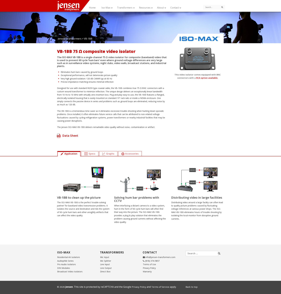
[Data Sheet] (58, 138)
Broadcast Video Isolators (70, 271)
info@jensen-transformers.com (160, 257)
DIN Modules (63, 268)
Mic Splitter (105, 260)
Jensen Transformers (69, 38)
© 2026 (65, 286)
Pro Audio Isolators (66, 264)
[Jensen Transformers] (76, 6)
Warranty (147, 271)
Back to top (192, 286)
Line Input (105, 264)
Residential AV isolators (68, 257)
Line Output (106, 268)
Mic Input (104, 257)
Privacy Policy (149, 268)
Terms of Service (160, 286)
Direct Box (105, 271)
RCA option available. (207, 77)
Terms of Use (149, 264)
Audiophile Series (65, 260)
